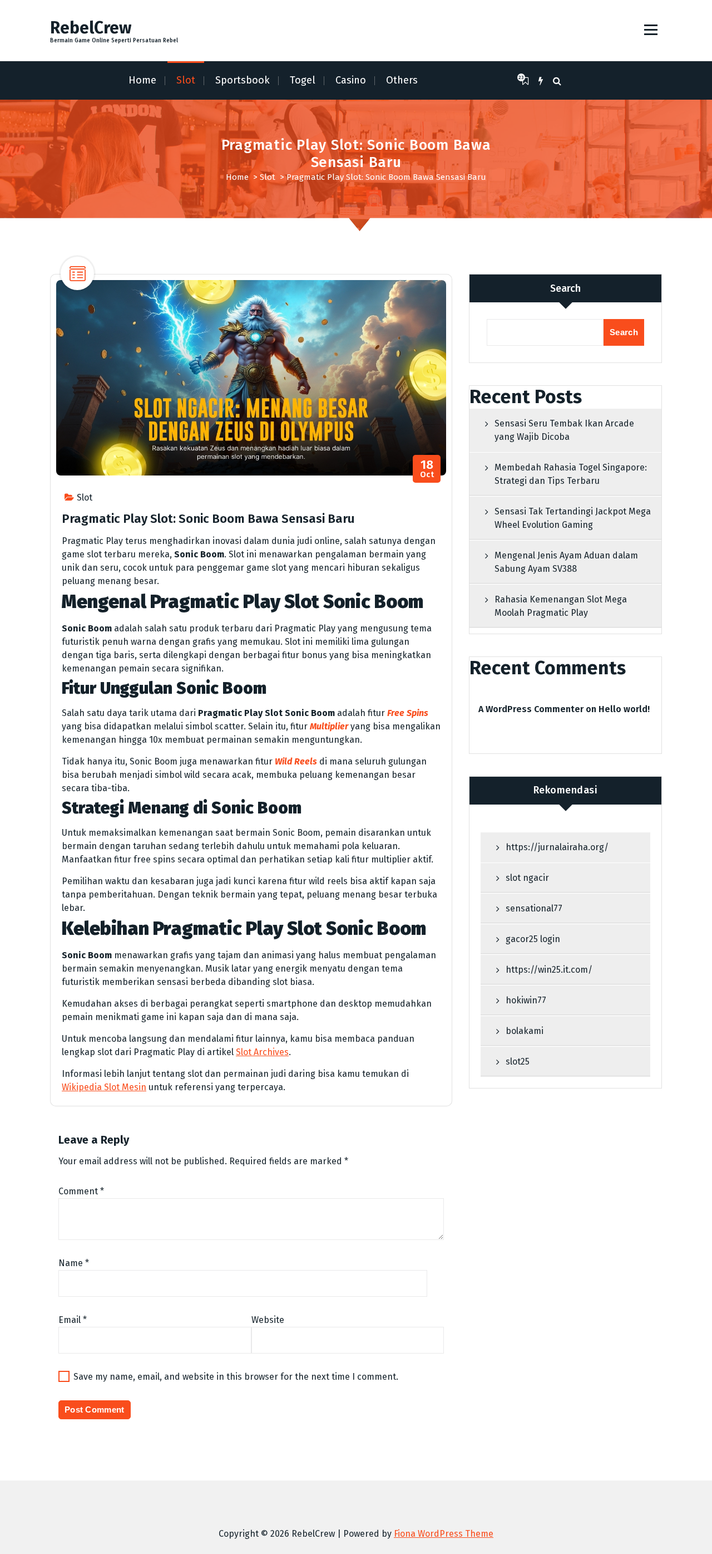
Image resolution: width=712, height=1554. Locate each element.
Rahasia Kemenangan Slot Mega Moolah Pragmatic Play (561, 606)
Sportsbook (242, 80)
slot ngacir (527, 877)
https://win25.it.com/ (549, 969)
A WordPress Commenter (531, 709)
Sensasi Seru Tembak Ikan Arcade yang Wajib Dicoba (564, 430)
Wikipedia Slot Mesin (104, 1087)
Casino (350, 80)
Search (565, 288)
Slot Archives (262, 1052)
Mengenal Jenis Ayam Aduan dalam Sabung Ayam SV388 (566, 562)
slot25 (518, 1061)
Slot (185, 80)
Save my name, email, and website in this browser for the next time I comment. (235, 1376)
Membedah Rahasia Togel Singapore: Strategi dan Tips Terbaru (571, 474)
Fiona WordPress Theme (443, 1533)
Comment (81, 1191)
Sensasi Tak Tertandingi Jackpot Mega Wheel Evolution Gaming (573, 518)
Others (402, 80)
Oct (427, 469)
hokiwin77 (526, 1000)
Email (72, 1320)
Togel (302, 80)
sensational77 (534, 908)
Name (73, 1263)
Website (267, 1320)
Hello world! (624, 709)
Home (142, 80)
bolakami (524, 1031)
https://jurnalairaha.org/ (557, 847)
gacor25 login (533, 939)
